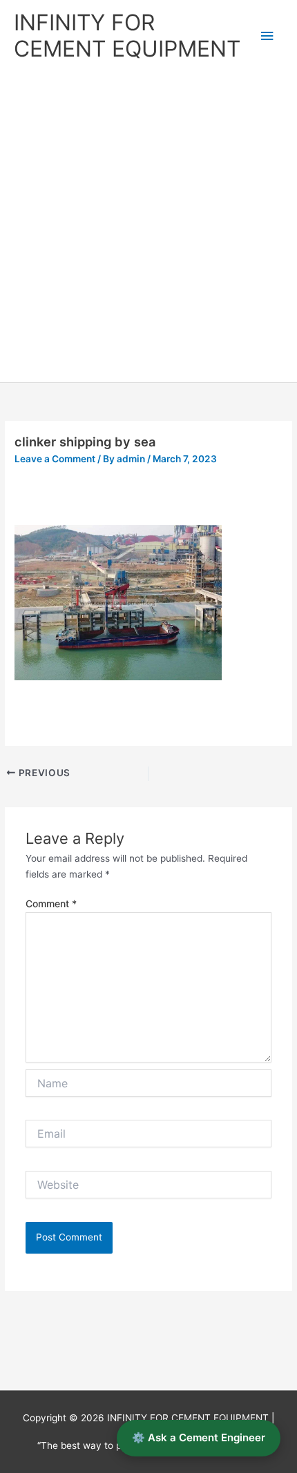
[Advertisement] (148, 227)
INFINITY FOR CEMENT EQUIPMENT (127, 35)
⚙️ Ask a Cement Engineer (198, 1437)
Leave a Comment (55, 458)
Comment (51, 903)
